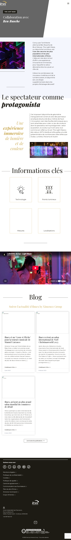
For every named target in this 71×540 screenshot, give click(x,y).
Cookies (6, 478)
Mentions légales (9, 472)
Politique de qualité (9, 481)
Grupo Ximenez (8, 495)
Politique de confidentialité (12, 475)
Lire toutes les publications (34, 440)
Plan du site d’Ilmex (10, 489)
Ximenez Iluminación (10, 492)
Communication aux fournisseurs (14, 486)
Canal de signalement (10, 483)
